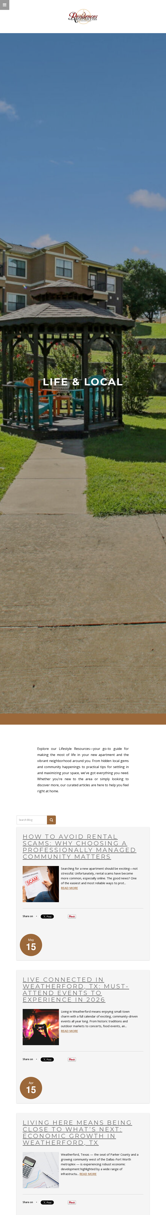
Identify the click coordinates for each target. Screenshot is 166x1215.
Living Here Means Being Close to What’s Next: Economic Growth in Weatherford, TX (77, 1132)
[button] (4, 5)
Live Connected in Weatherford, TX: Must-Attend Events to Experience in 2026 (76, 989)
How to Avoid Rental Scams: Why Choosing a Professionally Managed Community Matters (79, 846)
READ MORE (69, 888)
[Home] (83, 16)
